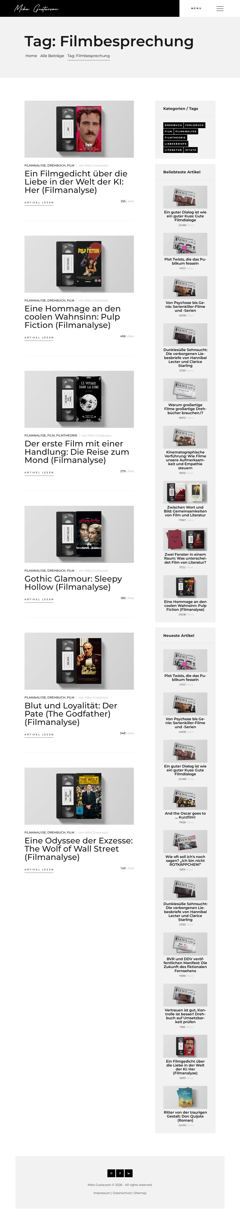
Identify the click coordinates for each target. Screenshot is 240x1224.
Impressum (102, 1193)
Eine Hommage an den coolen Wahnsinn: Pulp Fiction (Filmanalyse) (72, 316)
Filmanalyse (35, 165)
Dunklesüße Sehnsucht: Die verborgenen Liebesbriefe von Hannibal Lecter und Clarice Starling (185, 358)
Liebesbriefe (176, 143)
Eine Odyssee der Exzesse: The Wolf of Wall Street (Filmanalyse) (78, 848)
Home (31, 56)
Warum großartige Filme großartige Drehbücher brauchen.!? (185, 409)
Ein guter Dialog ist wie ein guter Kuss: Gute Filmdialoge (185, 216)
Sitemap (140, 1193)
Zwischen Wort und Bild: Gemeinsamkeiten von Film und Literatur (185, 511)
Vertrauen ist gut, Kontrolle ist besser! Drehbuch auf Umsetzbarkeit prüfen (185, 1016)
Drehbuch (56, 165)
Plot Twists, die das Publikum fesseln (185, 261)
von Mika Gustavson (93, 165)
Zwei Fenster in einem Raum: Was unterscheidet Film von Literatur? (185, 558)
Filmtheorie (66, 435)
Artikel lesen (39, 202)
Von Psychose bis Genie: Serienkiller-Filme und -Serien (185, 307)
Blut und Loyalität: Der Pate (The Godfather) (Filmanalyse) (70, 713)
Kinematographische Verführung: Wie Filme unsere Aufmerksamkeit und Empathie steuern (185, 460)
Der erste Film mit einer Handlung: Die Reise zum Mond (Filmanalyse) (76, 451)
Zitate (190, 150)
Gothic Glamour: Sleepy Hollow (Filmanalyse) (73, 583)
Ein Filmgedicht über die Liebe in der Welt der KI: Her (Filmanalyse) (76, 181)
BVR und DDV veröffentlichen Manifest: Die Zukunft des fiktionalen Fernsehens (185, 965)
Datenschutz (122, 1193)
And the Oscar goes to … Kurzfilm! (185, 815)
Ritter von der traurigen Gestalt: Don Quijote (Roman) (185, 1116)
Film (70, 165)
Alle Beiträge (52, 55)
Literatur (173, 150)
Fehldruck (194, 125)
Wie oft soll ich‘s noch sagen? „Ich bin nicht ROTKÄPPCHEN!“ (185, 861)
